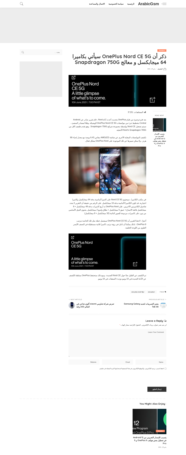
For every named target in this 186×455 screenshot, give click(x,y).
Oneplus (162, 50)
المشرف (160, 69)
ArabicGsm (148, 4)
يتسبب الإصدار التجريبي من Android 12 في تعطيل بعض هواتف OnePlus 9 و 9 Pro (159, 140)
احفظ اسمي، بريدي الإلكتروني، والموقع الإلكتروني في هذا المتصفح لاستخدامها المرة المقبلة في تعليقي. (131, 368)
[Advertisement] (93, 25)
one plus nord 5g (137, 292)
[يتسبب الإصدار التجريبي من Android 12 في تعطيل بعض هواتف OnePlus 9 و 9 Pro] (159, 124)
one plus (151, 292)
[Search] (22, 4)
